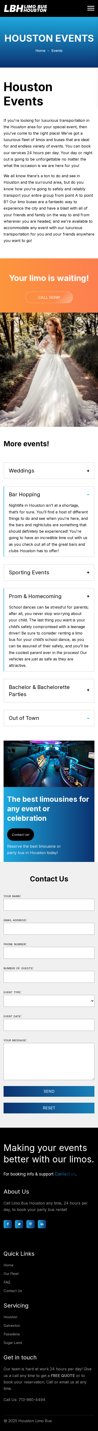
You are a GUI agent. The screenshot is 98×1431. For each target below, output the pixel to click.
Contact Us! (20, 834)
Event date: (12, 1015)
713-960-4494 (32, 1399)
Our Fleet (11, 1273)
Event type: (12, 991)
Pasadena (12, 1334)
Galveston (12, 1325)
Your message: (15, 1040)
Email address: (15, 919)
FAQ (7, 1282)
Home (40, 50)
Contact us (65, 1174)
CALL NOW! (49, 297)
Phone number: (15, 943)
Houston (10, 1317)
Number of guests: (18, 967)
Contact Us (13, 1290)
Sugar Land (13, 1342)
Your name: (12, 895)
